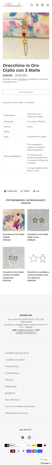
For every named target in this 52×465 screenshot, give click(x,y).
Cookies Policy (12, 373)
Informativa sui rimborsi (16, 413)
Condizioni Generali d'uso (17, 353)
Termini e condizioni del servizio (20, 406)
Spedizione (23, 79)
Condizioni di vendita (15, 360)
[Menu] (47, 4)
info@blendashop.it (25, 330)
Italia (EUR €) (25, 430)
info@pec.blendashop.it (26, 333)
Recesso (9, 379)
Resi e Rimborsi (12, 400)
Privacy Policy (12, 366)
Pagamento (11, 386)
